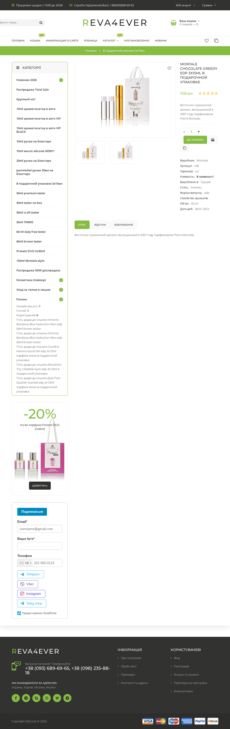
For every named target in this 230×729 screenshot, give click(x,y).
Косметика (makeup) (31, 280)
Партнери (128, 674)
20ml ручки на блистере (33, 161)
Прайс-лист (129, 666)
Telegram (33, 574)
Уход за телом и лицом (33, 290)
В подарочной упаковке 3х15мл (39, 183)
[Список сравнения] (216, 40)
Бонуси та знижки (186, 674)
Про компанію (131, 658)
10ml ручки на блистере (33, 141)
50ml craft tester (27, 212)
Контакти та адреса (134, 683)
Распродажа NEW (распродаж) (38, 270)
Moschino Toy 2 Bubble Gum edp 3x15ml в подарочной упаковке (38, 368)
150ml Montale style (30, 261)
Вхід (177, 658)
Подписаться (32, 511)
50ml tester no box (29, 203)
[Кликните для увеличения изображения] (125, 100)
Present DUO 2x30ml (30, 251)
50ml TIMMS (24, 222)
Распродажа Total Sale (32, 89)
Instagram (33, 594)
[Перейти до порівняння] (184, 148)
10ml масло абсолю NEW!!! (35, 151)
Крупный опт (25, 99)
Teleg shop (34, 603)
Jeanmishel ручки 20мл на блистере (34, 172)
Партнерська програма (190, 683)
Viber (30, 584)
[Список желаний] (207, 40)
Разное (21, 299)
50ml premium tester (30, 193)
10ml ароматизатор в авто (35, 109)
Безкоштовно (183, 691)
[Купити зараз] (212, 140)
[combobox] (25, 563)
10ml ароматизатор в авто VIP (38, 118)
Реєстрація (181, 666)
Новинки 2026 (26, 80)
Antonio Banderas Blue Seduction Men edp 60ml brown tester (39, 324)
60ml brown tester (29, 241)
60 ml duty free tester (31, 232)
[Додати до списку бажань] (169, 68)
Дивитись (39, 485)
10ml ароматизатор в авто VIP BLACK (38, 130)
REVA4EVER (115, 22)
